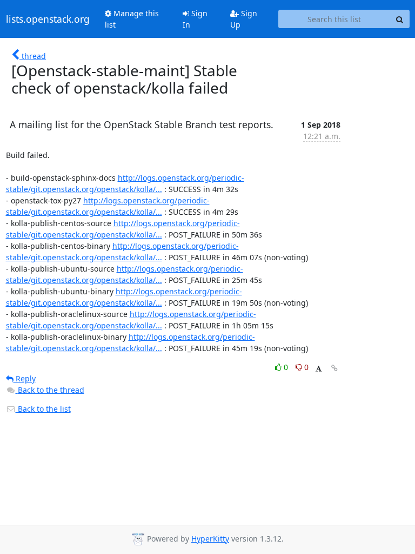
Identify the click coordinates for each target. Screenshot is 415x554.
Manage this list (132, 19)
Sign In (195, 19)
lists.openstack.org (48, 18)
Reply (25, 378)
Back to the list (43, 409)
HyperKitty (210, 538)
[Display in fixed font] (318, 368)
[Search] (400, 19)
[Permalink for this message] (334, 368)
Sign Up (243, 19)
